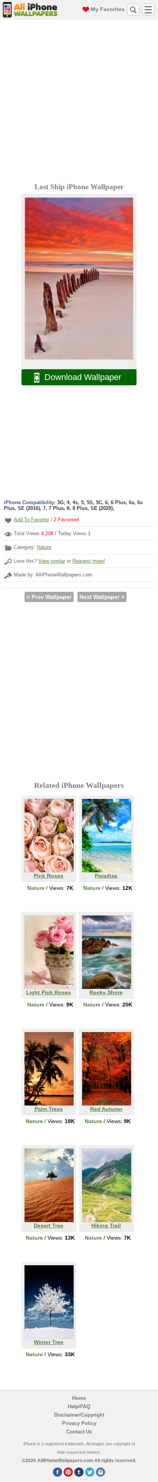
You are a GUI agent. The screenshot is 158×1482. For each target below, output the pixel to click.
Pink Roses (48, 876)
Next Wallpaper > (102, 597)
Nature (44, 547)
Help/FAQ (79, 1406)
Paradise (106, 876)
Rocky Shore (106, 992)
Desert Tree (48, 1225)
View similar (51, 561)
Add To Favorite (31, 520)
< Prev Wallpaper (49, 597)
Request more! (88, 561)
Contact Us (79, 1432)
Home (79, 1398)
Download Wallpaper (82, 377)
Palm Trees (49, 1109)
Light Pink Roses (48, 992)
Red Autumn (106, 1109)
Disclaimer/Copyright (79, 1415)
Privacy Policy (79, 1423)
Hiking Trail (106, 1225)
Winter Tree (48, 1342)
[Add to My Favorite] (8, 520)
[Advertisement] (79, 102)
